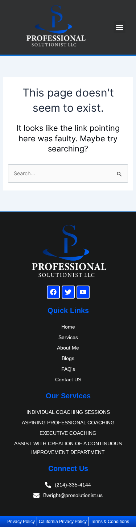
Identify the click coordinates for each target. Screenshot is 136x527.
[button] (119, 27)
